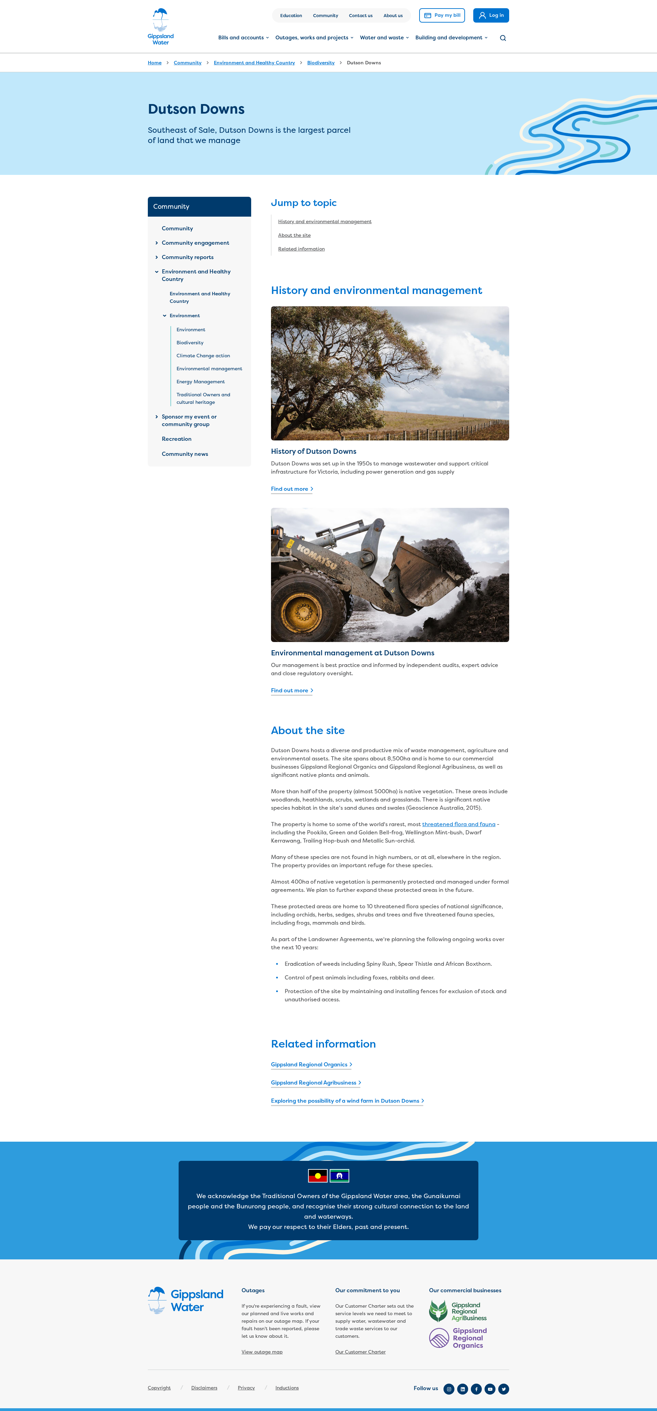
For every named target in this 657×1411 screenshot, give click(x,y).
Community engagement (195, 243)
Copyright (159, 1388)
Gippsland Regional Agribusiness (313, 1083)
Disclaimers (204, 1388)
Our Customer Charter (360, 1352)
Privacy (246, 1388)
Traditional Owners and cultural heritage (203, 398)
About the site (294, 235)
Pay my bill (447, 15)
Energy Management (201, 382)
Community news (185, 454)
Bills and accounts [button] (241, 37)
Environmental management (209, 369)
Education (291, 15)
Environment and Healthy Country (254, 62)
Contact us (361, 15)
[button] (503, 38)
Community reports (188, 257)
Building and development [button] (448, 37)
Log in (496, 15)
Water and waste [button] (382, 37)
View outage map (262, 1352)
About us (393, 15)
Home (155, 62)
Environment (185, 315)
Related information (301, 249)
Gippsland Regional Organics (309, 1065)
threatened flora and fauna (458, 824)
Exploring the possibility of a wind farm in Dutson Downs (345, 1101)
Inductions (287, 1388)
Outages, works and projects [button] (311, 37)
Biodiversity (321, 62)
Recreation (177, 439)
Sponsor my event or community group (189, 420)
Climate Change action (203, 356)
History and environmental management (325, 222)
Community (325, 15)
